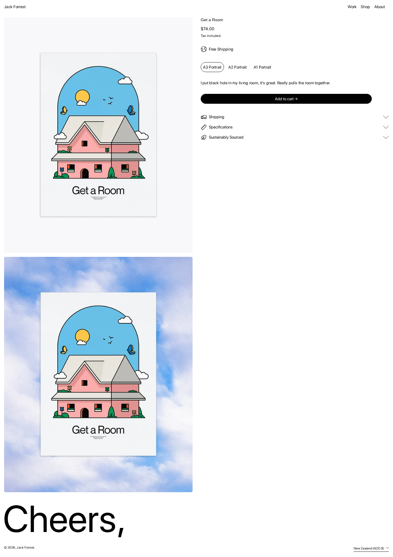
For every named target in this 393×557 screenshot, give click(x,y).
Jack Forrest (15, 6)
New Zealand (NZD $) (369, 548)
